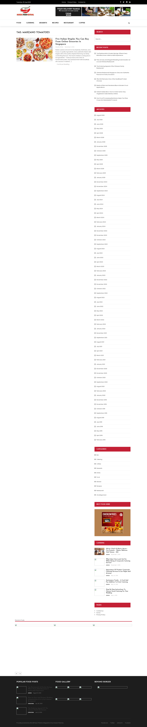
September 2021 (101, 338)
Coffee (82, 23)
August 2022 (100, 297)
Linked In (120, 723)
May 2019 (99, 431)
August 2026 (100, 115)
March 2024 (100, 217)
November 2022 (101, 284)
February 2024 (101, 222)
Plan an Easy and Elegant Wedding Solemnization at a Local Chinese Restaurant (113, 61)
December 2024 (101, 182)
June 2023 (99, 257)
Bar (97, 455)
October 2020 (101, 377)
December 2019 (101, 400)
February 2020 (101, 391)
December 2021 (101, 333)
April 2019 (99, 435)
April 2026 (99, 133)
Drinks (98, 473)
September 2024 (102, 191)
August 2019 (100, 418)
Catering (30, 23)
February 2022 (101, 324)
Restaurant (69, 23)
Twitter (112, 723)
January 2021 (100, 364)
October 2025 (101, 151)
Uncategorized (101, 495)
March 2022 (100, 320)
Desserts (43, 23)
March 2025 (100, 169)
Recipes (55, 23)
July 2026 (99, 120)
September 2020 (102, 382)
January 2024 (100, 226)
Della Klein (59, 665)
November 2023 (101, 235)
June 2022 (99, 306)
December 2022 (101, 280)
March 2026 (100, 137)
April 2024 (99, 213)
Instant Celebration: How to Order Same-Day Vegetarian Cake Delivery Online (111, 93)
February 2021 (100, 360)
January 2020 (100, 395)
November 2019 (101, 404)
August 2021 (100, 342)
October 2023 (101, 240)
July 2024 (99, 200)
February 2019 (100, 440)
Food (18, 23)
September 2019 (101, 413)
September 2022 (102, 293)
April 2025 (99, 164)
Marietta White (60, 47)
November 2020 (101, 373)
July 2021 (99, 346)
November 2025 (101, 146)
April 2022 (99, 315)
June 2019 (99, 426)
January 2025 (100, 177)
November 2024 (101, 186)
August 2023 (100, 249)
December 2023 (101, 231)
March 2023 (100, 266)
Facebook (104, 723)
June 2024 (99, 204)
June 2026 (99, 124)
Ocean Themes (58, 723)
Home (64, 2)
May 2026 (99, 128)
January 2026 (100, 142)
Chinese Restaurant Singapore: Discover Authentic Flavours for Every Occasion (112, 74)
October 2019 (100, 409)
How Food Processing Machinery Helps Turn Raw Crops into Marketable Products (112, 99)
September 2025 (102, 155)
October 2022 (101, 289)
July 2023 (99, 253)
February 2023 (101, 271)
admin (108, 554)
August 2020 (100, 386)
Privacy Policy (72, 2)
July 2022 (99, 302)
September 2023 (102, 244)
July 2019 (99, 422)
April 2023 (99, 262)
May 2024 (99, 209)
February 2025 (101, 173)
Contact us (81, 2)
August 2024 (100, 195)
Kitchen (98, 482)
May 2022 (99, 311)
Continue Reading (63, 64)
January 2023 (100, 275)
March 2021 (100, 355)
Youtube (127, 723)
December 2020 (101, 369)
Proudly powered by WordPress (26, 723)
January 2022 (100, 329)
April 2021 (99, 351)
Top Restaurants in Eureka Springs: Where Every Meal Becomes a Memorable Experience (111, 54)
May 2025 (99, 160)
